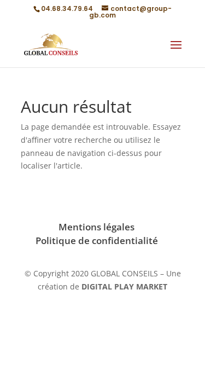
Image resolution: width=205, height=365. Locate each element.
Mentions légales (96, 227)
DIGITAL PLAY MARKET (124, 286)
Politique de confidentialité (97, 240)
